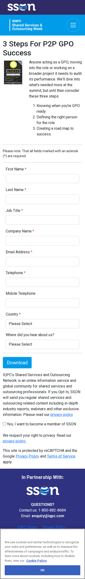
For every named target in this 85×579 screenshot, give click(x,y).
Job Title (14, 210)
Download (17, 362)
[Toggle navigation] (73, 25)
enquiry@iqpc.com (48, 516)
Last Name (16, 189)
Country (13, 314)
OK (42, 570)
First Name (16, 169)
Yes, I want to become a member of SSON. (41, 424)
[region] (42, 554)
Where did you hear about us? (30, 335)
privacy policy (61, 414)
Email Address (19, 252)
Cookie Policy (36, 560)
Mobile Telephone (20, 293)
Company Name (20, 231)
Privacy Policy (27, 456)
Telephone (16, 273)
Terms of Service (61, 456)
